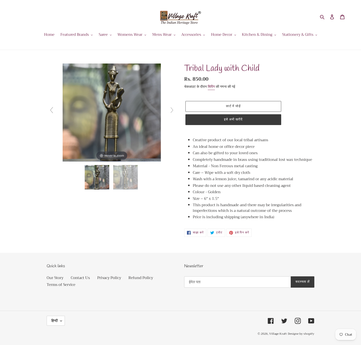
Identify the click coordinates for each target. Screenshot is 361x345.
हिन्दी (54, 321)
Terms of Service (61, 284)
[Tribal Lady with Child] (97, 177)
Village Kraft (278, 333)
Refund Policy (140, 278)
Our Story (55, 278)
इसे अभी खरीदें (233, 119)
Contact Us (80, 278)
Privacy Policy (109, 278)
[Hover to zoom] (112, 112)
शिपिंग (211, 86)
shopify (309, 333)
